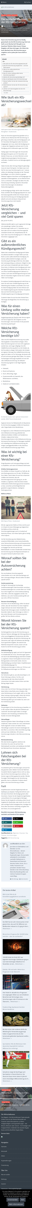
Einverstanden (13, 1200)
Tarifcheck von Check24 (7, 792)
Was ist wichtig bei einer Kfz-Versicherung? (15, 79)
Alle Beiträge (14, 879)
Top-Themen (14, 15)
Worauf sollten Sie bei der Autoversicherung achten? (15, 82)
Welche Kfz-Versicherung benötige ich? (14, 77)
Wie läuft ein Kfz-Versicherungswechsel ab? (15, 63)
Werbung (3, 1179)
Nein (22, 1200)
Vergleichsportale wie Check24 (9, 317)
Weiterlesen (7, 928)
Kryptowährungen (6, 1160)
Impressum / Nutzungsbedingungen (11, 1188)
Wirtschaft (4, 1151)
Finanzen (9, 15)
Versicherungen (12, 835)
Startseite (3, 1146)
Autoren (3, 1184)
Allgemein (4, 15)
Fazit (7, 92)
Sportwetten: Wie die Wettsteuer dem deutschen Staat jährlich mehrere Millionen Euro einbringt (14, 1046)
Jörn (5, 26)
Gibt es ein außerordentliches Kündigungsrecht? (11, 70)
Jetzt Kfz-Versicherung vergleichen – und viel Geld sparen (15, 66)
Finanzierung (5, 1165)
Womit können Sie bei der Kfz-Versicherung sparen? (15, 86)
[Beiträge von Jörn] (5, 846)
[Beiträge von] (2, 26)
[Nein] (30, 1198)
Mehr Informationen (16, 1204)
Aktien (3, 1156)
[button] (7, 818)
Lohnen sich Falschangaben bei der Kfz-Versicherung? (14, 89)
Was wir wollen (5, 1174)
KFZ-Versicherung (13, 838)
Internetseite (24, 879)
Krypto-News (19, 1130)
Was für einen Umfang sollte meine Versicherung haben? (13, 74)
